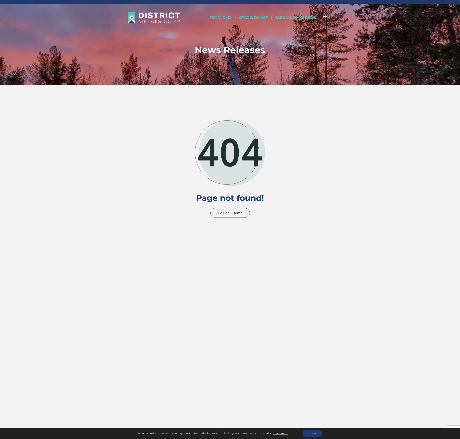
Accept (312, 433)
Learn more (280, 433)
